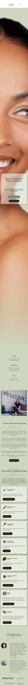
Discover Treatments (8, 499)
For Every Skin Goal (8, 604)
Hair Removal (7, 622)
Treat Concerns (7, 533)
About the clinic (14, 460)
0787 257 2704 (14, 378)
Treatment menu (14, 201)
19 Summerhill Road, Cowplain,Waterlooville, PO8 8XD (14, 359)
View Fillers (6, 551)
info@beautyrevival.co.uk (14, 380)
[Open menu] (20, 5)
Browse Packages (8, 585)
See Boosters (7, 516)
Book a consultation (14, 197)
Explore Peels (7, 568)
